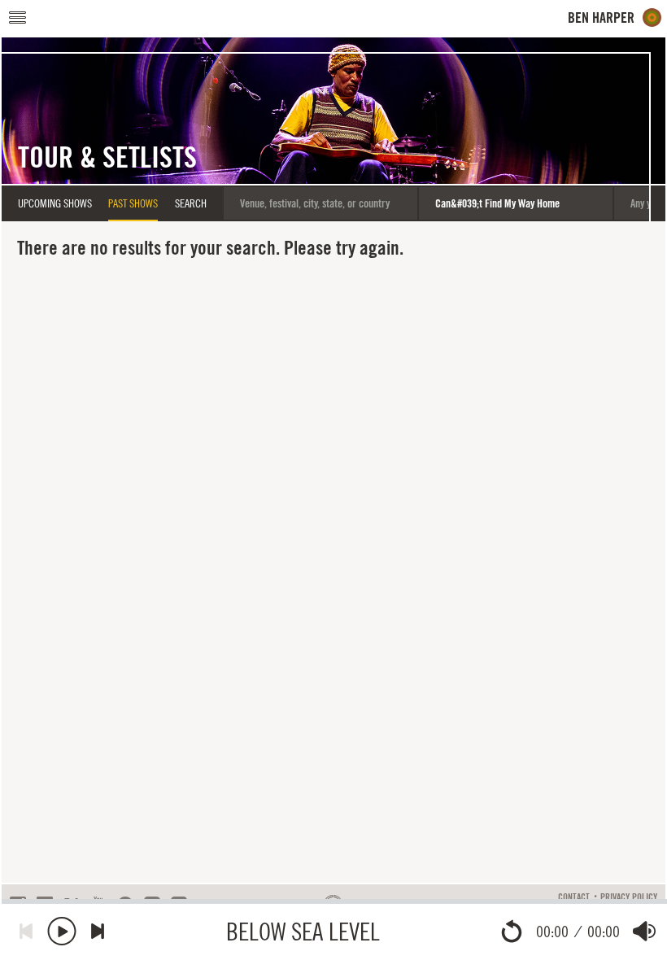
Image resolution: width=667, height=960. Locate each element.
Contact (574, 897)
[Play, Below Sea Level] (61, 931)
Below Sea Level (303, 931)
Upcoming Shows (55, 203)
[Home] (615, 17)
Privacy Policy (628, 897)
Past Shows (133, 203)
